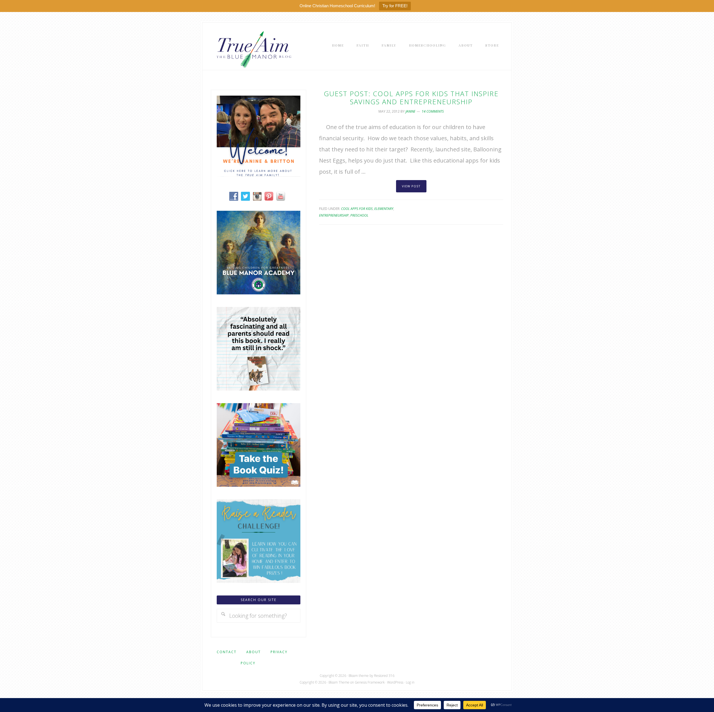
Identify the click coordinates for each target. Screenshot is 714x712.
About (253, 652)
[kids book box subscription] (258, 484)
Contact (227, 652)
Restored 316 (384, 675)
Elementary (383, 208)
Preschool (359, 215)
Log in (410, 682)
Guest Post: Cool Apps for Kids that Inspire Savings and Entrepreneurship (411, 97)
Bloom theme (359, 675)
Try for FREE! (394, 5)
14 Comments (433, 111)
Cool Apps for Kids (357, 208)
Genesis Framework (370, 682)
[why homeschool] (258, 388)
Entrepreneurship (334, 215)
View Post (411, 186)
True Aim (252, 49)
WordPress (395, 682)
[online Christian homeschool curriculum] (258, 292)
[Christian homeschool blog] (258, 174)
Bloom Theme (339, 682)
